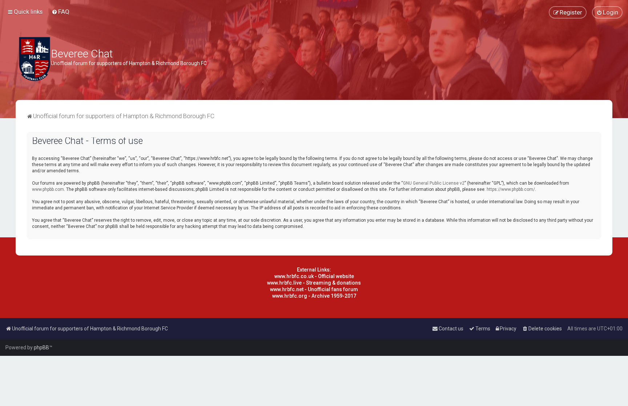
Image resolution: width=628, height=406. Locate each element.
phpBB (41, 347)
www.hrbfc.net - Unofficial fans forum (314, 289)
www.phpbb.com (48, 189)
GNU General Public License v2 (433, 183)
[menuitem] (60, 11)
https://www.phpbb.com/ (511, 189)
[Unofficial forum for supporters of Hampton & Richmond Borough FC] (34, 59)
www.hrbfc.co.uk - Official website (314, 276)
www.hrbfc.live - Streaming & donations (314, 283)
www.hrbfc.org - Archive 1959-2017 (314, 296)
